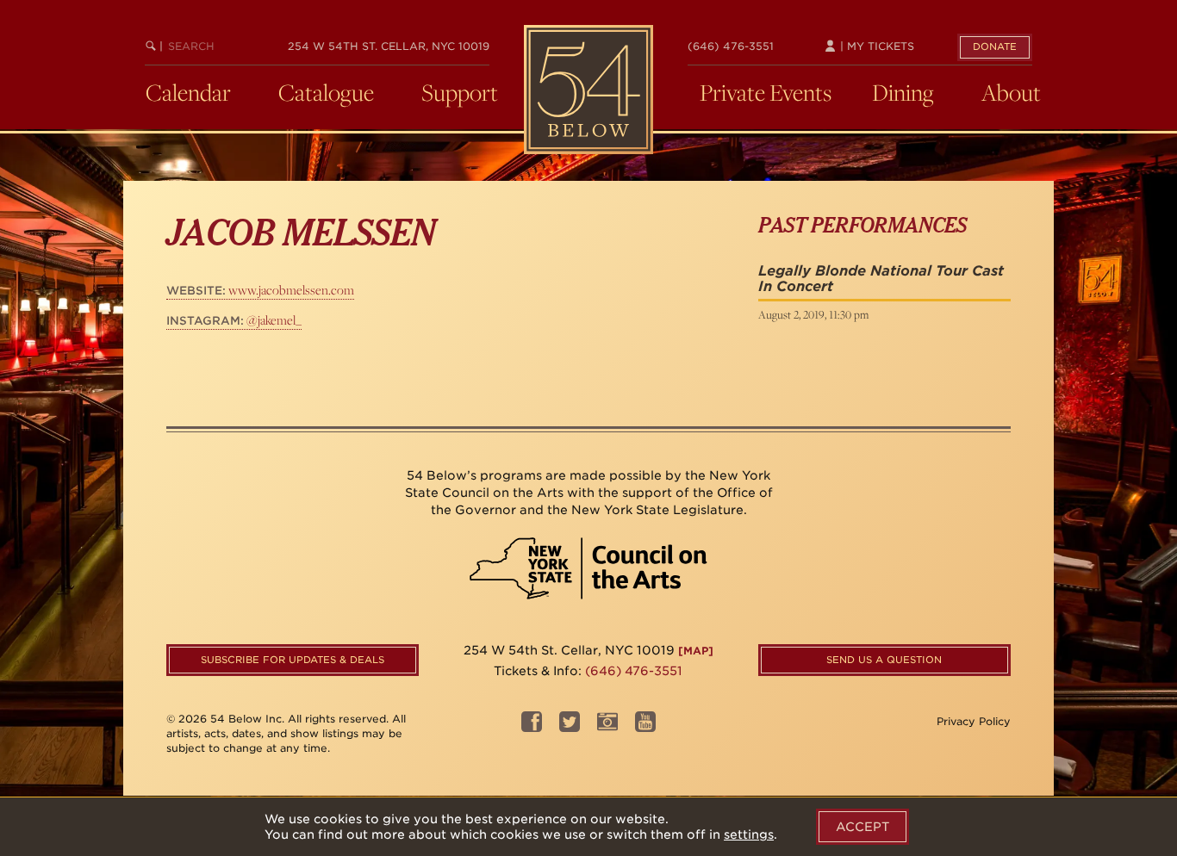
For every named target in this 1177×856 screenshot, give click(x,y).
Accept (862, 827)
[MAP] (695, 650)
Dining (903, 92)
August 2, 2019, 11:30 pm (813, 314)
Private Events (765, 92)
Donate (995, 46)
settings (749, 834)
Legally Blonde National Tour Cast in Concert (881, 279)
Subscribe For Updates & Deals (292, 660)
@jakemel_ (234, 320)
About (1011, 92)
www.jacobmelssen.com (260, 290)
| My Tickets (875, 46)
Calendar (188, 92)
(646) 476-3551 (731, 46)
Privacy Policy (974, 721)
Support (459, 92)
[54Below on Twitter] (569, 727)
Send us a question (884, 660)
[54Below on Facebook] (531, 727)
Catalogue (326, 92)
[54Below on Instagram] (607, 727)
